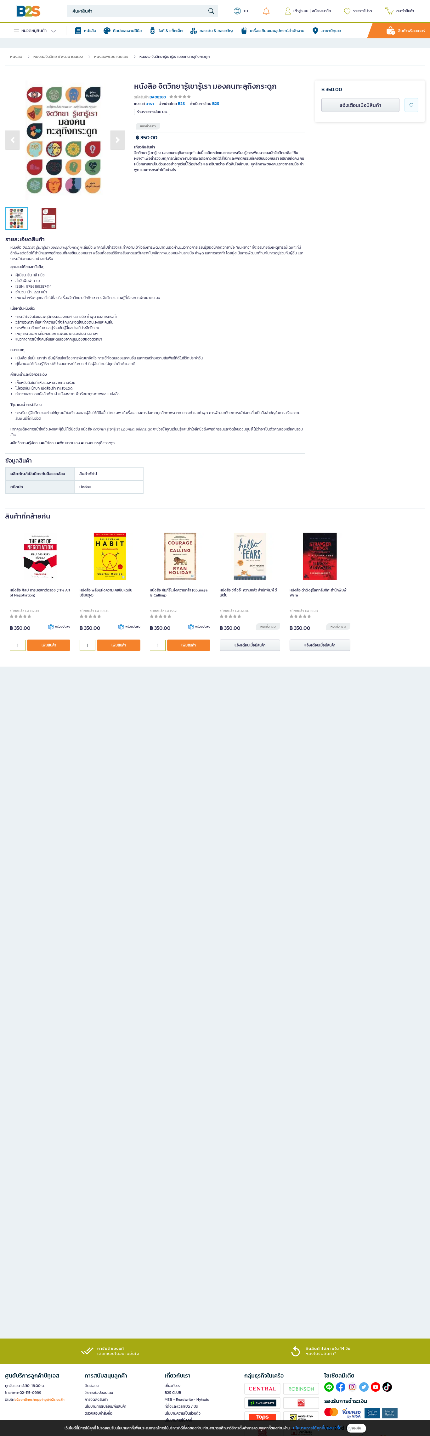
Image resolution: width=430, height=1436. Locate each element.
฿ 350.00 (146, 137)
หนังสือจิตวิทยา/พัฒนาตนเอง (58, 56)
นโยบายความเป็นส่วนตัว (183, 1413)
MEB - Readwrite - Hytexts (187, 1399)
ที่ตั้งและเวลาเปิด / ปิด (181, 1406)
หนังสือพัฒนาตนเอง (111, 56)
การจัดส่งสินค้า (96, 1399)
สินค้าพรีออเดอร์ (411, 31)
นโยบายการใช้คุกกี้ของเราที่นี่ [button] (317, 1428)
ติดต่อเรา (92, 1386)
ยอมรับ (356, 1428)
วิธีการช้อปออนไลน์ (99, 1392)
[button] (12, 139)
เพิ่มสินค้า (49, 645)
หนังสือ (16, 56)
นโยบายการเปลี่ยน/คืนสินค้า (105, 1406)
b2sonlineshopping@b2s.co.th (39, 1399)
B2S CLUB (173, 1392)
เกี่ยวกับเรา (173, 1386)
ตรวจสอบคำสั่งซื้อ (98, 1413)
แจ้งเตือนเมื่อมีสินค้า (360, 105)
